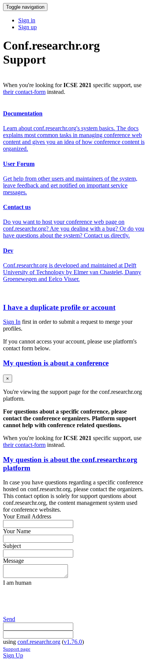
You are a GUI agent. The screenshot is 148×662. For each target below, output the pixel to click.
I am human (17, 582)
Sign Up (13, 655)
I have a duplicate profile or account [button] (59, 307)
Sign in (26, 20)
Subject (12, 546)
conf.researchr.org (38, 642)
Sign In (11, 322)
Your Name (17, 531)
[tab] (74, 307)
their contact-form (24, 92)
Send (9, 619)
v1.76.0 (73, 642)
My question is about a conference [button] (56, 363)
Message (13, 560)
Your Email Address (27, 516)
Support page (16, 649)
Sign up (27, 27)
